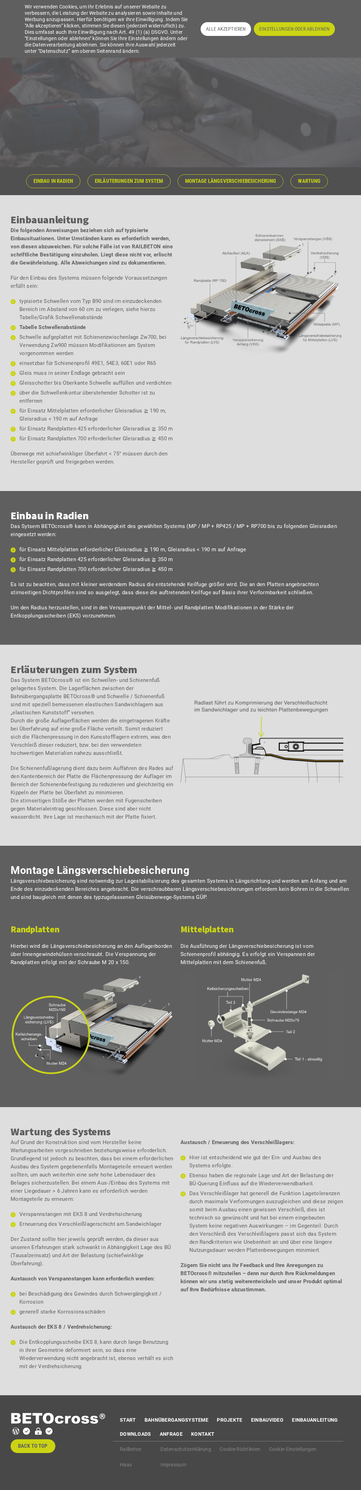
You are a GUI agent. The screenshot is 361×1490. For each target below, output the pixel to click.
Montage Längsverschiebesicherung (230, 181)
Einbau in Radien (53, 181)
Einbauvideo (267, 1420)
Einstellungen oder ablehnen (294, 29)
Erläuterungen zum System (129, 181)
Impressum (173, 1464)
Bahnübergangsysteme (176, 1420)
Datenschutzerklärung (185, 1449)
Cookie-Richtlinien (240, 1449)
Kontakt (202, 1434)
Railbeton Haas (131, 1456)
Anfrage (171, 1434)
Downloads (135, 1434)
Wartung (309, 181)
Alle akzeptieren (226, 29)
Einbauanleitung (315, 1420)
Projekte (229, 1420)
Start (128, 1420)
